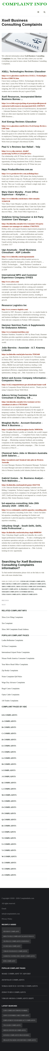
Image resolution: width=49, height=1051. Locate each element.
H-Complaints (9, 764)
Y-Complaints (9, 869)
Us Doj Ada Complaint (11, 946)
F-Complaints (9, 752)
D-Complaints (9, 740)
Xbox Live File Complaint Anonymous (31, 586)
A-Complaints (9, 721)
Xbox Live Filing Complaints (12, 617)
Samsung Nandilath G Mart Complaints (19, 956)
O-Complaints (9, 807)
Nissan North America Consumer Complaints (18, 658)
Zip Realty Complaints (10, 670)
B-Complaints (9, 727)
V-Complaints (9, 850)
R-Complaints (9, 826)
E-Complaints (9, 746)
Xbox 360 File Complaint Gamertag (15, 584)
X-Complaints (9, 863)
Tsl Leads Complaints (12, 1025)
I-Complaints (8, 770)
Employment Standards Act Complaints (19, 1020)
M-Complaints (9, 795)
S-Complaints (9, 832)
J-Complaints (9, 776)
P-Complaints (9, 813)
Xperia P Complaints (38, 584)
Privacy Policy (7, 919)
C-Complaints (9, 733)
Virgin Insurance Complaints (15, 951)
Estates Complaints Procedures (16, 1035)
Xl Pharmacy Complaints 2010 (30, 589)
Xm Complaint (7, 623)
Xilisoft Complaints (10, 589)
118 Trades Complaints (10, 701)
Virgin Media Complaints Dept (18, 998)
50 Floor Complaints (9, 646)
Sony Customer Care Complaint (16, 1015)
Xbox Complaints (8, 586)
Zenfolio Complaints (13, 980)
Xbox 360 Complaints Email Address (15, 629)
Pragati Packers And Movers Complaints (19, 1040)
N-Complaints (9, 801)
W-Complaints (9, 856)
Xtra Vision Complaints (11, 594)
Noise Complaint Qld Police (12, 677)
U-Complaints (9, 844)
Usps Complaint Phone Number (15, 1010)
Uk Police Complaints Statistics (16, 941)
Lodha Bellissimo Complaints (12, 640)
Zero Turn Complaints (14, 992)
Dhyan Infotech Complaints (14, 1030)
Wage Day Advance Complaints (13, 682)
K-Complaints (9, 783)
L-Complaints (9, 789)
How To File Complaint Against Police (18, 936)
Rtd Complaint (9, 961)
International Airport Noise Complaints (16, 652)
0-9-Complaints (9, 715)
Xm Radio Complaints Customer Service (18, 592)
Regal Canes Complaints (10, 689)
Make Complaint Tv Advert (16, 974)
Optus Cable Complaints (10, 695)
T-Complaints (9, 838)
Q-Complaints (9, 820)
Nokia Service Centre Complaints (20, 986)
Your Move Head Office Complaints (15, 664)
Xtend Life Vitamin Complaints (32, 581)
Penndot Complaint (11, 931)
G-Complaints (9, 758)
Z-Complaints (9, 875)
